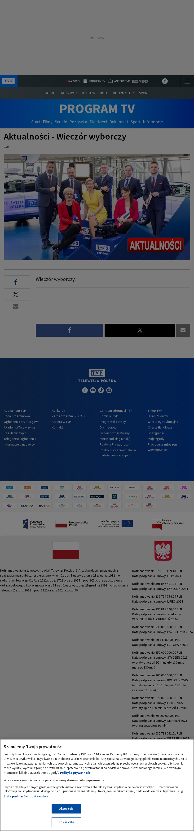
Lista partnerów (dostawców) (26, 796)
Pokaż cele (66, 822)
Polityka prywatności (75, 773)
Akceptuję (66, 809)
